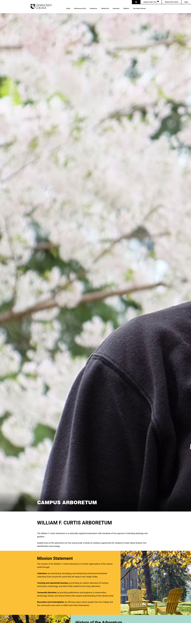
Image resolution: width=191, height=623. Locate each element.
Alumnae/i (116, 8)
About (68, 8)
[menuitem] (68, 10)
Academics (93, 8)
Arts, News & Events (139, 8)
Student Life (105, 8)
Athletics (126, 8)
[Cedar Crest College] (41, 6)
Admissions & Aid (80, 8)
